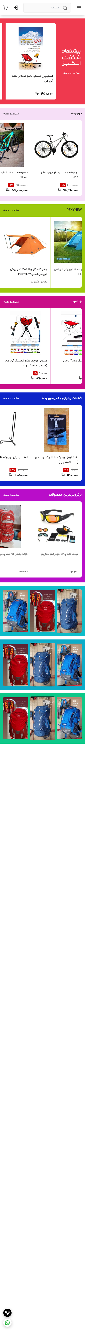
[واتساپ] (7, 1323)
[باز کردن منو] (78, 7)
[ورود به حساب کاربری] (16, 7)
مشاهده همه (71, 73)
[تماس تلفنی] (7, 1313)
